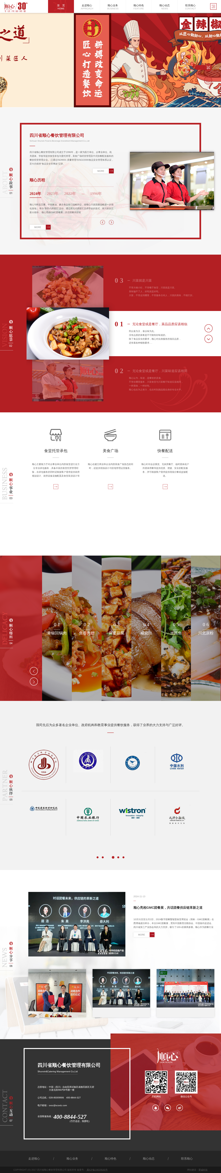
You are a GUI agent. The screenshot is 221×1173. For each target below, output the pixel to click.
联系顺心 (187, 1158)
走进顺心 (34, 1158)
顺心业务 (72, 1158)
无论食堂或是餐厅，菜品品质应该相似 (151, 324)
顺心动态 (149, 1158)
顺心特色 (110, 1158)
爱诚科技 (203, 1169)
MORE (100, 171)
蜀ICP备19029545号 (97, 1169)
